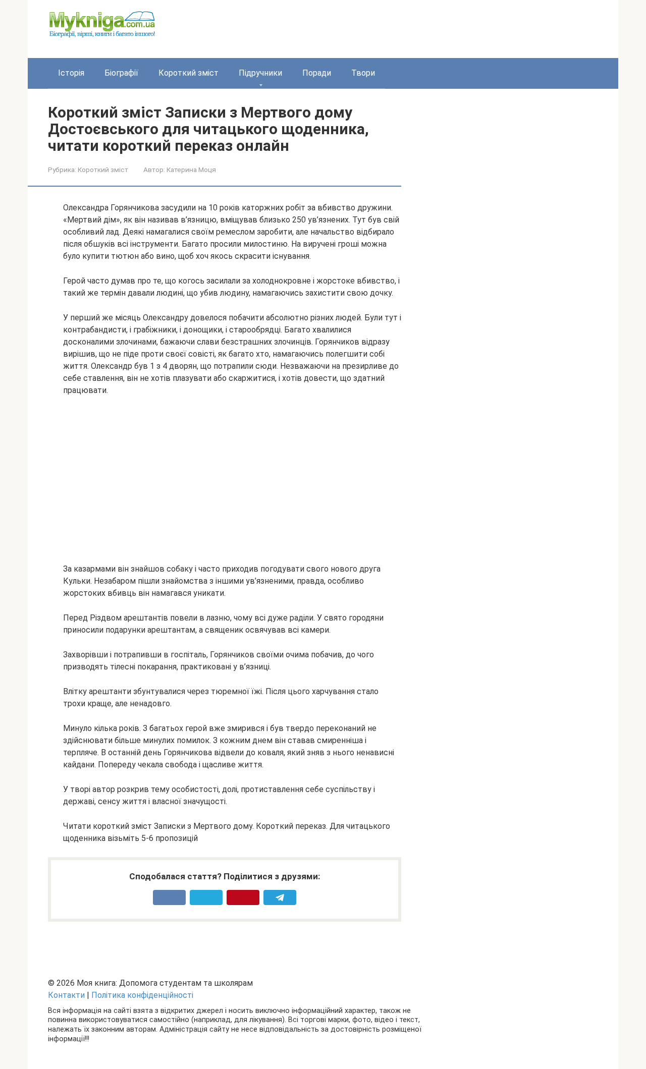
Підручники (260, 73)
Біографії (121, 73)
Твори (363, 73)
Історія (71, 73)
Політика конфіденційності (142, 995)
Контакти (66, 995)
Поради (316, 73)
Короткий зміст (188, 73)
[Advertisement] (232, 479)
